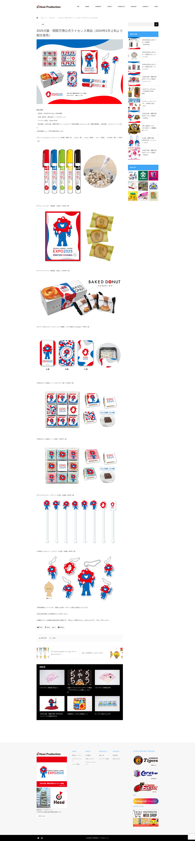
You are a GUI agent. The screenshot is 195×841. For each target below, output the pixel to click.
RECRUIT (133, 6)
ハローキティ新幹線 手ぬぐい (49, 687)
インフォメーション (77, 759)
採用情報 (115, 755)
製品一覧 (43, 18)
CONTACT (145, 6)
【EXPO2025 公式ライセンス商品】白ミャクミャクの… (149, 54)
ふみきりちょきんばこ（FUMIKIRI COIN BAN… (149, 91)
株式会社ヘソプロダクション (101, 838)
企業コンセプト (90, 759)
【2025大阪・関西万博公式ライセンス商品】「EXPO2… (149, 116)
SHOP (156, 6)
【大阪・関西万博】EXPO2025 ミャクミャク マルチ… (149, 140)
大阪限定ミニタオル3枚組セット (77, 714)
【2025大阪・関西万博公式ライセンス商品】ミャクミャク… (149, 79)
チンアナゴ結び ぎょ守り (103, 714)
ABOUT (109, 6)
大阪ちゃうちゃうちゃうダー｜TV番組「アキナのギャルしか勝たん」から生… (79, 690)
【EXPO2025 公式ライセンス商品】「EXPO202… (149, 42)
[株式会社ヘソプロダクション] (48, 6)
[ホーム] (37, 15)
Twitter (38, 837)
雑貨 (50, 18)
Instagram (41, 837)
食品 (53, 18)
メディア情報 (75, 764)
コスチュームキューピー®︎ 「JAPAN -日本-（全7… (149, 103)
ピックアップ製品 (104, 759)
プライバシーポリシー (90, 763)
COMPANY (98, 6)
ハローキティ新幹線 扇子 (103, 687)
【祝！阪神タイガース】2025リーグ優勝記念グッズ (149, 128)
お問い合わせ (116, 759)
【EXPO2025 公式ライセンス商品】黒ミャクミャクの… (149, 67)
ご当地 (53, 638)
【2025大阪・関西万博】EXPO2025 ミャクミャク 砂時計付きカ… (51, 715)
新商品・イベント (77, 755)
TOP (78, 6)
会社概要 (88, 755)
